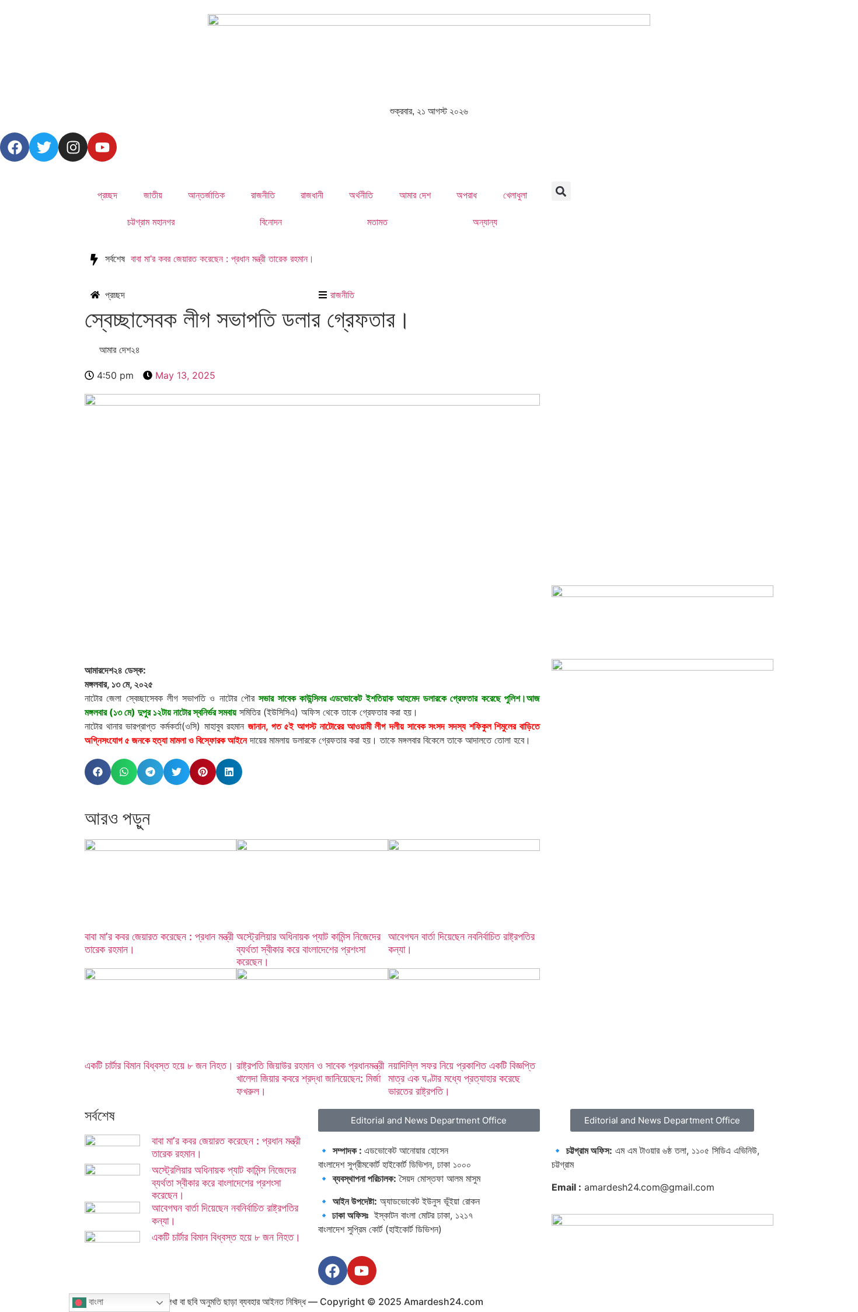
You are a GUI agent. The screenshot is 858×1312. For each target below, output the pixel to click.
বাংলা (94, 1302)
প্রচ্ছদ (107, 195)
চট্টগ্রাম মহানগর (151, 222)
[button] (561, 191)
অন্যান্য (485, 222)
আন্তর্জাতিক (206, 195)
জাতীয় (153, 195)
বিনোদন (271, 222)
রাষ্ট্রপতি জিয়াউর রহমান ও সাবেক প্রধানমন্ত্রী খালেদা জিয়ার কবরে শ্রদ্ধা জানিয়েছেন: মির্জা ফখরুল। (310, 1078)
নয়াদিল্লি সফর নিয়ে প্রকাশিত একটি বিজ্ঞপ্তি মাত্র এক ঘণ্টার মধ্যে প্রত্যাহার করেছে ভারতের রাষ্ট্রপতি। (461, 1078)
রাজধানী (312, 195)
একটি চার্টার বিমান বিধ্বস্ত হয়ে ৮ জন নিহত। (159, 1065)
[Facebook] (14, 147)
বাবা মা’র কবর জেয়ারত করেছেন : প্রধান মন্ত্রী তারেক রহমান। (222, 258)
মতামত (377, 222)
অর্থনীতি (361, 195)
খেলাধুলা (515, 195)
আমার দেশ (415, 195)
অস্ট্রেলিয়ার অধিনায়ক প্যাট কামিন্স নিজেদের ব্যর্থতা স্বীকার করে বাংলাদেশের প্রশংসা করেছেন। (308, 949)
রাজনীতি (263, 195)
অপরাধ (466, 195)
